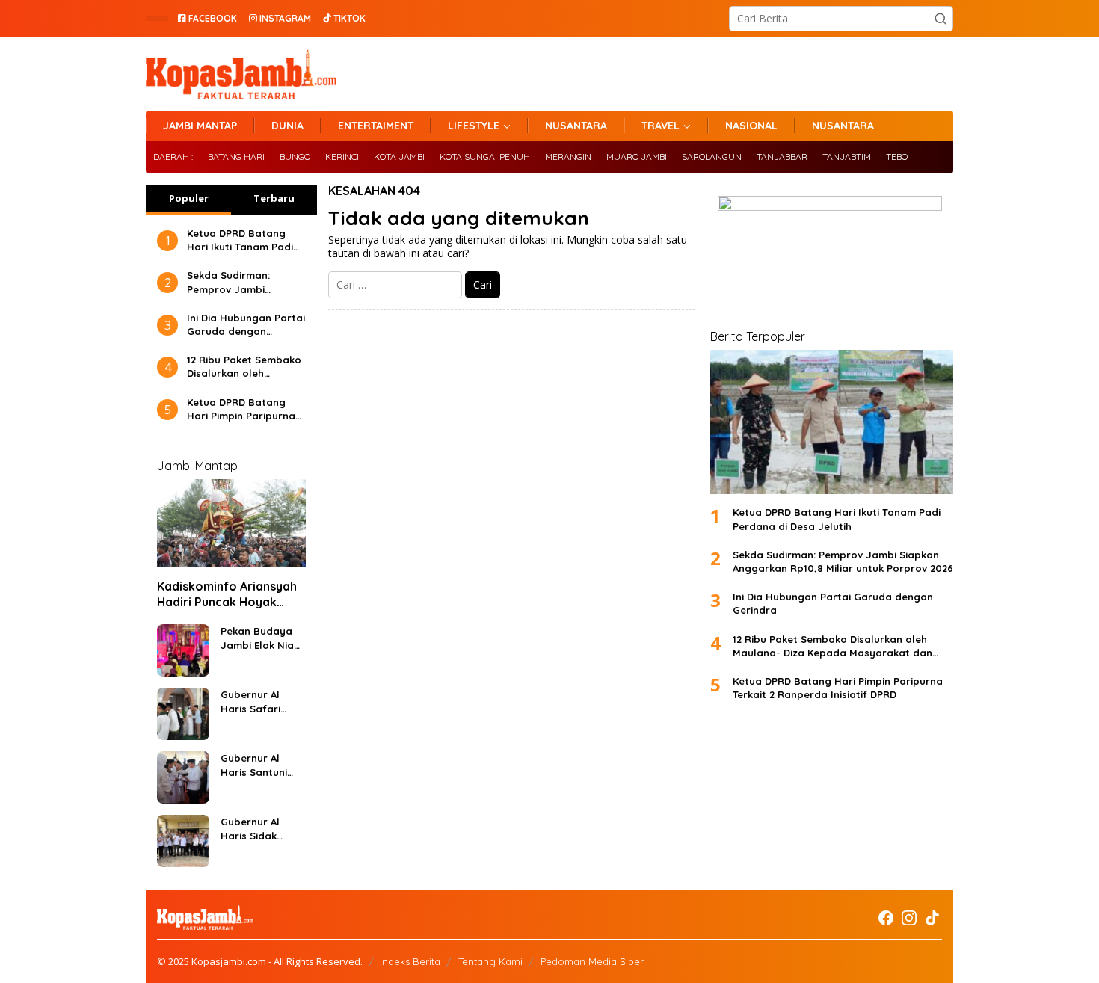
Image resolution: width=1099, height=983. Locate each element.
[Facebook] (886, 918)
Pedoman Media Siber (592, 961)
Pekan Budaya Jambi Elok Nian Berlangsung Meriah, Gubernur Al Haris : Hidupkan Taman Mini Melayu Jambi (261, 638)
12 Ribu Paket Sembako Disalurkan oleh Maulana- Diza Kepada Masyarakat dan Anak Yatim (244, 367)
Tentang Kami (490, 961)
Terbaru (274, 198)
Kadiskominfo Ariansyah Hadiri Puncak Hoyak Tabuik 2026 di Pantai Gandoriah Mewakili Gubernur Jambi (227, 594)
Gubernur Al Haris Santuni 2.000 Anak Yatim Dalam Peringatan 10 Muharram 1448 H (258, 765)
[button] (940, 18)
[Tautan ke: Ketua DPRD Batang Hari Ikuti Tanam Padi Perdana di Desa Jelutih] (831, 422)
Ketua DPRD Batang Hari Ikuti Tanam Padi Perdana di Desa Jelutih (240, 240)
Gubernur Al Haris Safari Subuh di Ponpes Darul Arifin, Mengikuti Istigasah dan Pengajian (262, 701)
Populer (189, 198)
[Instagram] (909, 918)
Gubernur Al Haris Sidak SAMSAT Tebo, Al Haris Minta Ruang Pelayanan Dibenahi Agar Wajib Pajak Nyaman (260, 829)
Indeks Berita (410, 961)
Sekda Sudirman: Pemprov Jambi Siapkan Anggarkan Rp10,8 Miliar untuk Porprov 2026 (235, 282)
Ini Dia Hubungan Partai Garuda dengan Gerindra (246, 325)
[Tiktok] (932, 918)
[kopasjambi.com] (241, 73)
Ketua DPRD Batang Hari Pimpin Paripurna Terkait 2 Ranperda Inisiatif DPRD (241, 409)
